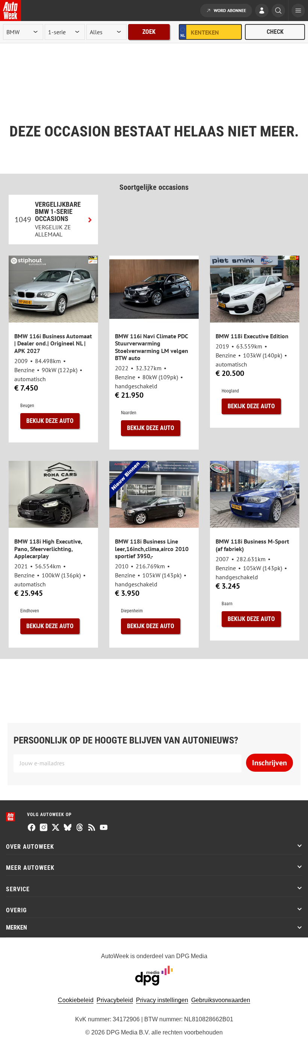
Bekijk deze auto (50, 420)
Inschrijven (269, 763)
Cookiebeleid (76, 1000)
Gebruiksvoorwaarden (220, 1000)
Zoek (149, 31)
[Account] (262, 11)
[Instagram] (43, 828)
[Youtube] (103, 828)
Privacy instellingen (162, 1000)
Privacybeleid (115, 1000)
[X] (55, 828)
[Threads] (79, 828)
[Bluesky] (67, 828)
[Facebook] (31, 828)
